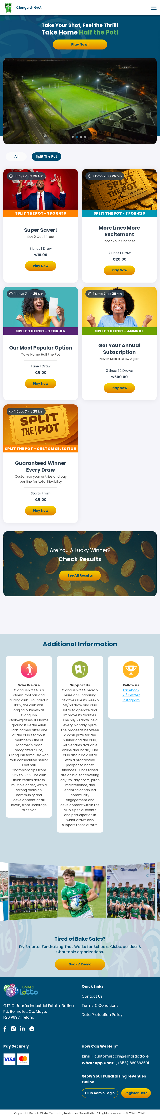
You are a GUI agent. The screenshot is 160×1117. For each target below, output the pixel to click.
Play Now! (80, 44)
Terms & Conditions (100, 1005)
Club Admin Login (100, 1093)
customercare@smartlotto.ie (121, 1056)
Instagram (131, 700)
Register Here (136, 1093)
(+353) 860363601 (132, 1062)
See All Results (80, 575)
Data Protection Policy (102, 1014)
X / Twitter (131, 695)
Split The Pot (46, 156)
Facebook (131, 690)
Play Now (41, 265)
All (16, 156)
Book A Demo (80, 964)
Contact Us (92, 996)
